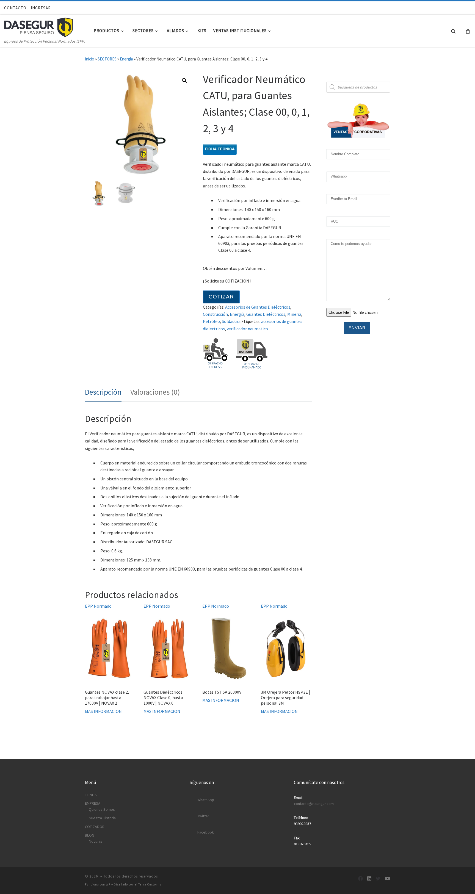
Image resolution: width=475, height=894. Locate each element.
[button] (184, 80)
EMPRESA (92, 803)
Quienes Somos (102, 809)
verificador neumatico (247, 328)
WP (108, 884)
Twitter (203, 815)
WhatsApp (205, 799)
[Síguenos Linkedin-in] (369, 878)
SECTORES (107, 59)
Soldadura (231, 321)
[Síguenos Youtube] (387, 878)
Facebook (205, 832)
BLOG (89, 835)
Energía (126, 59)
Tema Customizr (150, 884)
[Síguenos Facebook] (360, 878)
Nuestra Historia (102, 817)
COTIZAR (221, 297)
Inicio (89, 59)
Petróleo (211, 321)
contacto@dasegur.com (314, 803)
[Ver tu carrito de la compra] (468, 31)
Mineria (294, 314)
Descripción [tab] (103, 392)
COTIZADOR (94, 826)
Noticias (95, 841)
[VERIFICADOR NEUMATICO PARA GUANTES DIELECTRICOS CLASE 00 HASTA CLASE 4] (220, 148)
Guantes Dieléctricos (265, 314)
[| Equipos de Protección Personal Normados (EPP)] (38, 26)
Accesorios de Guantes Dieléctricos (257, 307)
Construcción (215, 314)
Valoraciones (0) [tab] (155, 392)
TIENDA (91, 794)
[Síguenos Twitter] (378, 878)
